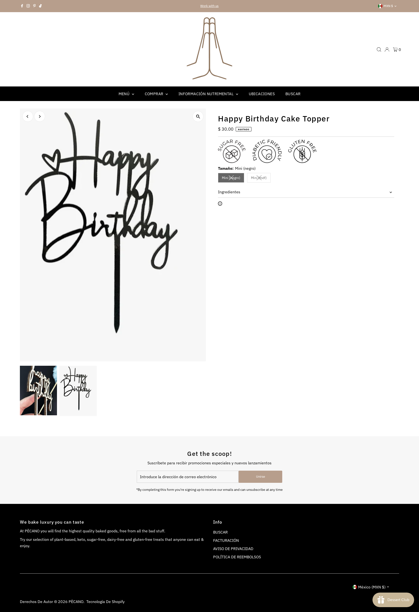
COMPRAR (154, 93)
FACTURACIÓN (226, 540)
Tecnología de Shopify (105, 601)
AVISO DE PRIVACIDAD (233, 548)
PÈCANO (76, 601)
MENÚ (125, 93)
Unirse (260, 477)
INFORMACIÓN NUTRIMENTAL (206, 93)
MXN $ (388, 6)
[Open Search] (379, 49)
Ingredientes (229, 191)
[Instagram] (28, 6)
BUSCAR (292, 93)
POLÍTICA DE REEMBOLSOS (237, 556)
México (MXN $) (372, 587)
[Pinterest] (34, 6)
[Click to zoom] (198, 116)
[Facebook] (22, 6)
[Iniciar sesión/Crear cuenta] (387, 49)
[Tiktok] (40, 6)
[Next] (39, 116)
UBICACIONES (262, 93)
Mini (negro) (233, 179)
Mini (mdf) (261, 179)
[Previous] (27, 116)
